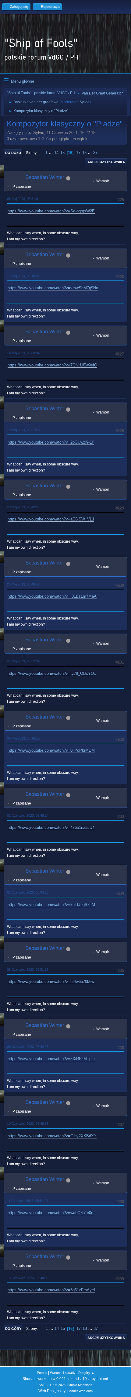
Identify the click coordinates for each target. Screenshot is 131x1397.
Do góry (13, 1328)
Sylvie (85, 102)
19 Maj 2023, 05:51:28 (23, 430)
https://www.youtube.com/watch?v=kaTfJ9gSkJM (51, 904)
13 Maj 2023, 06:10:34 (23, 276)
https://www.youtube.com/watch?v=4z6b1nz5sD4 (51, 827)
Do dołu (13, 153)
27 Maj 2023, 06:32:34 (23, 661)
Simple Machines (79, 1385)
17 (78, 152)
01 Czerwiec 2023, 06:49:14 (27, 815)
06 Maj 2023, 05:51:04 (23, 199)
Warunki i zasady (63, 1373)
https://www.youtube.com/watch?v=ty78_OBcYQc (52, 673)
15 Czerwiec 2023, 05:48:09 (27, 1278)
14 (56, 152)
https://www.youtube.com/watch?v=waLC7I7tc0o (50, 1212)
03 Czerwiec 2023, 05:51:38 (27, 969)
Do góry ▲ (86, 1373)
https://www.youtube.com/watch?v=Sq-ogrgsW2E (51, 211)
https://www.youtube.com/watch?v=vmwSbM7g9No (53, 288)
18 (84, 152)
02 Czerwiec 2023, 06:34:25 (27, 892)
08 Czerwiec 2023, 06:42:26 (27, 1047)
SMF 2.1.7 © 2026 (52, 1385)
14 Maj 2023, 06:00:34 (23, 353)
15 (62, 152)
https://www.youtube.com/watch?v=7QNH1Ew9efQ (52, 365)
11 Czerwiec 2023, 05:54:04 (27, 1201)
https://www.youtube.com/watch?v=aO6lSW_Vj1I (51, 519)
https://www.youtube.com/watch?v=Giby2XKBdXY (52, 1136)
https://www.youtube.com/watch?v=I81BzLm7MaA (52, 596)
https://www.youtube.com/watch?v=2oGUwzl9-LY (51, 442)
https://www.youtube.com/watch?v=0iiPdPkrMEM (51, 750)
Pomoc (42, 1373)
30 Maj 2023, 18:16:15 (23, 738)
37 (95, 152)
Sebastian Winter (44, 177)
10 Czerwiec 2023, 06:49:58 (27, 1123)
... (51, 152)
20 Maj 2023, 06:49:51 (23, 507)
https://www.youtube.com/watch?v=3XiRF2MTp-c (51, 1058)
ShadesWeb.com (80, 1391)
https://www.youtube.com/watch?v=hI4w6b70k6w (51, 981)
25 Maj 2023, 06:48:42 (23, 584)
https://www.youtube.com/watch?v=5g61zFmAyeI (51, 1290)
